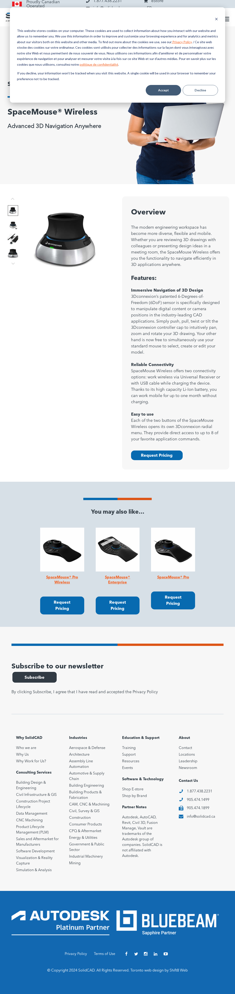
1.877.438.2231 (199, 791)
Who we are (26, 748)
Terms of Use (104, 954)
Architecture (79, 755)
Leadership (188, 761)
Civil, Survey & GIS (84, 811)
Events (127, 768)
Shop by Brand (134, 796)
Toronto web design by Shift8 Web (159, 970)
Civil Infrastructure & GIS (36, 795)
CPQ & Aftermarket (85, 831)
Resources (130, 761)
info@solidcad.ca (201, 817)
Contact (185, 748)
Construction (80, 818)
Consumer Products (85, 824)
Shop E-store (132, 789)
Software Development (35, 851)
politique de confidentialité (99, 64)
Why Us (22, 755)
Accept (163, 90)
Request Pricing (157, 455)
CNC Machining (29, 820)
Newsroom (188, 768)
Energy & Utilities (83, 838)
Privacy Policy (182, 42)
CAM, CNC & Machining (89, 804)
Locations (187, 755)
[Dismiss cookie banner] (216, 19)
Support (129, 755)
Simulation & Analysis (34, 870)
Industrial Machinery (86, 857)
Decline (200, 90)
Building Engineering (86, 786)
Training (129, 748)
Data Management (31, 814)
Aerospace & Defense (87, 748)
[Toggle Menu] (225, 19)
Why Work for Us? (31, 761)
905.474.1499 (198, 800)
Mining (75, 863)
